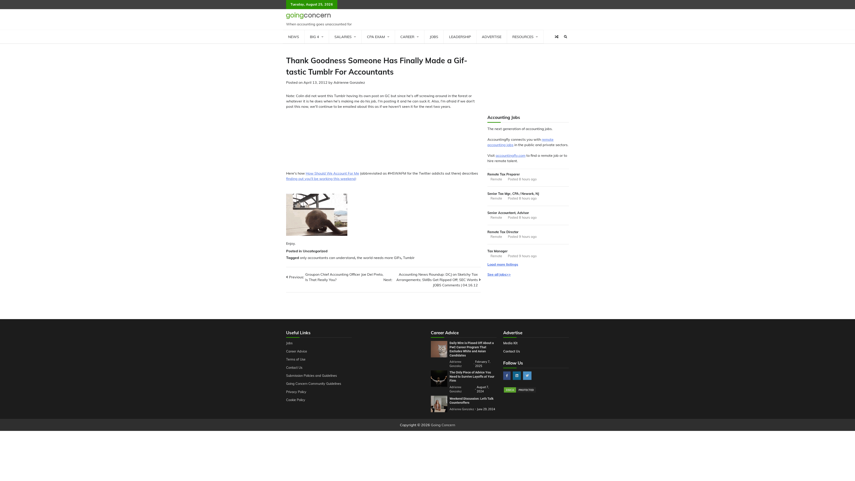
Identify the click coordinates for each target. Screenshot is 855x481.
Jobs (434, 37)
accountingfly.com (510, 155)
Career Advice (296, 351)
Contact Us (294, 368)
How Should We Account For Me (332, 173)
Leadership (460, 37)
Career (407, 37)
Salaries (343, 37)
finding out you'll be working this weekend (321, 178)
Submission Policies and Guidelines (311, 376)
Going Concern (443, 425)
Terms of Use (295, 359)
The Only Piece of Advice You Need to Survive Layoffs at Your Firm (472, 376)
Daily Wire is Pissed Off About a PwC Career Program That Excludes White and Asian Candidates (472, 349)
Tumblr (409, 257)
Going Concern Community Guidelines (313, 384)
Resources (522, 37)
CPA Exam (376, 37)
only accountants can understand (327, 257)
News (293, 37)
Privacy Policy (296, 392)
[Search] (565, 36)
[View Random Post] (556, 36)
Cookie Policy (295, 400)
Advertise (491, 37)
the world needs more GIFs (379, 257)
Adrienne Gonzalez (349, 82)
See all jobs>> (499, 274)
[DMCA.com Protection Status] (520, 392)
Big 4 (314, 37)
